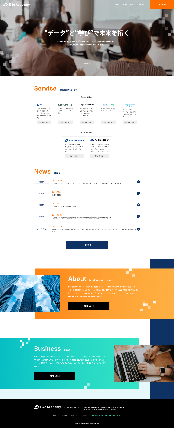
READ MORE (89, 306)
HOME (117, 4)
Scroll (87, 64)
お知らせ (142, 4)
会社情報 (124, 4)
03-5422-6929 (90, 410)
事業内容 (133, 4)
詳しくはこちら (44, 122)
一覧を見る (87, 245)
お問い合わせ (162, 5)
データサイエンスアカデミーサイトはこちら (106, 415)
